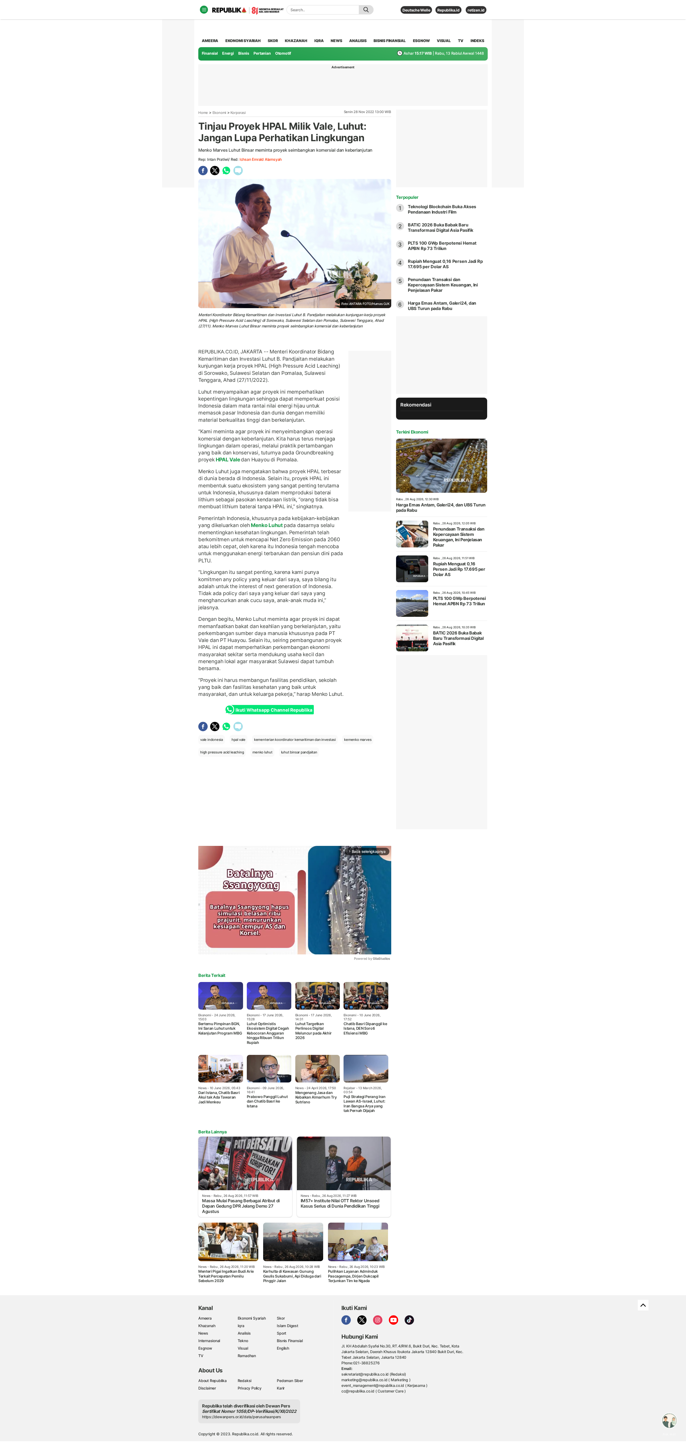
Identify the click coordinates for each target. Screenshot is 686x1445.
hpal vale (238, 739)
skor (273, 40)
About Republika (212, 1380)
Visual (243, 1348)
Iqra (241, 1325)
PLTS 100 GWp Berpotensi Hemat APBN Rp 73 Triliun (442, 245)
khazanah (296, 40)
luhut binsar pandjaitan (299, 752)
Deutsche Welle (416, 10)
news (336, 40)
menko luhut (262, 752)
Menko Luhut (267, 525)
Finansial (210, 53)
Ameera (205, 1318)
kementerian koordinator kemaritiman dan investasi (295, 739)
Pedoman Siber (290, 1380)
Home (203, 112)
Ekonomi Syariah (243, 40)
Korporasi (237, 112)
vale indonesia (211, 739)
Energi (228, 53)
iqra (318, 40)
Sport (281, 1333)
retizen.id (476, 10)
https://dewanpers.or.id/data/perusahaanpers (241, 1416)
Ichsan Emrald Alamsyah (261, 159)
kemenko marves (357, 739)
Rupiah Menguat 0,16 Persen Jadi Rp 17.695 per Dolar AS (445, 264)
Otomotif (283, 53)
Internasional (209, 1340)
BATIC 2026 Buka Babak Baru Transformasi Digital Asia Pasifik (440, 227)
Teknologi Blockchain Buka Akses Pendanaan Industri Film (442, 209)
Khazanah (206, 1325)
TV (461, 40)
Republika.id (448, 10)
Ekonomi (219, 112)
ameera (210, 40)
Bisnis (243, 53)
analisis (357, 40)
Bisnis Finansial (390, 40)
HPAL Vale (228, 459)
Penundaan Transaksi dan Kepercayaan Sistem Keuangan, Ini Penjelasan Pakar (443, 285)
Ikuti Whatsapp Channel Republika (274, 710)
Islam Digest (287, 1325)
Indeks (477, 40)
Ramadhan (247, 1355)
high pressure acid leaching (222, 752)
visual (444, 40)
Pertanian (262, 53)
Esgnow (205, 1348)
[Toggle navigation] (204, 9)
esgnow (421, 40)
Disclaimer (207, 1388)
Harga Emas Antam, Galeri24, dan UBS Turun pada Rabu (442, 305)
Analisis (244, 1333)
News (203, 1333)
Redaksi (245, 1380)
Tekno (243, 1340)
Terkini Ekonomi (412, 432)
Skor (281, 1318)
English (283, 1348)
